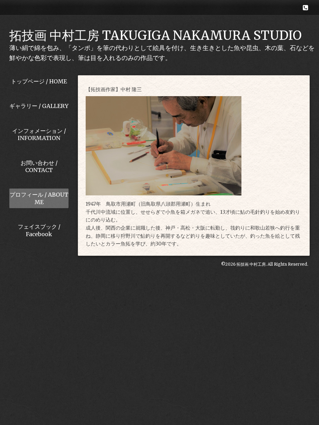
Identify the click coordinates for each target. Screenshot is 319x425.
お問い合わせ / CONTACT (39, 166)
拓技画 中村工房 (251, 264)
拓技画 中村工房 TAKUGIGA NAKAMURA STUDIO (155, 35)
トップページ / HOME (39, 81)
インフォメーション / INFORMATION (39, 134)
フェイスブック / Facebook (39, 230)
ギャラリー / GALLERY (39, 106)
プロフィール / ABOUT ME (39, 198)
